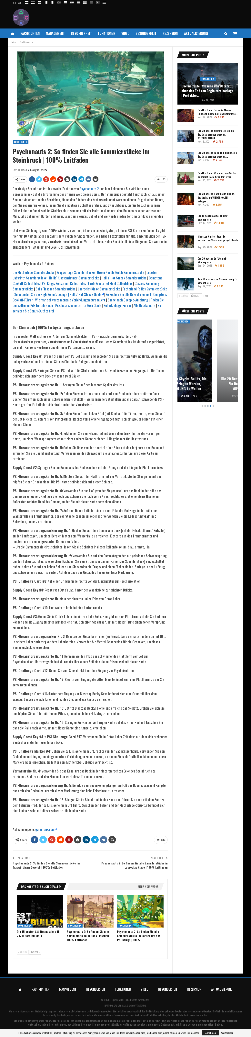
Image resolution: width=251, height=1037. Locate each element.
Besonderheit (81, 33)
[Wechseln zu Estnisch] (33, 2)
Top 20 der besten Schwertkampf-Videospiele (217, 281)
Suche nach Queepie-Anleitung (128, 299)
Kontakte (17, 3)
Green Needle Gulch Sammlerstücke (120, 272)
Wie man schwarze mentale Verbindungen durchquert (70, 299)
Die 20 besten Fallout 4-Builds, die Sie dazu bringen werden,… (217, 154)
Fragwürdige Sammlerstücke (76, 272)
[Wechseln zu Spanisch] (72, 2)
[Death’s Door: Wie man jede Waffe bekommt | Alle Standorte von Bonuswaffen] (185, 178)
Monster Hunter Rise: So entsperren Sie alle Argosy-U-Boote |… (218, 240)
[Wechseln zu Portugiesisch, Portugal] (98, 2)
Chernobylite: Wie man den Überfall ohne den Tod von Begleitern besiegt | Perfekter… (207, 91)
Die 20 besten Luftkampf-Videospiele (212, 260)
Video (125, 33)
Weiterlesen (227, 1032)
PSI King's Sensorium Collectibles (64, 283)
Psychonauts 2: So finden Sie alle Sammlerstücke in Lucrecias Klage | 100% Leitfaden (134, 865)
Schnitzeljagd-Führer (117, 305)
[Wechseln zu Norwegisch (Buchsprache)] (59, 2)
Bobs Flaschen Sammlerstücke (55, 288)
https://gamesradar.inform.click (60, 1011)
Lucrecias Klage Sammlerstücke (99, 288)
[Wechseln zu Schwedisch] (78, 2)
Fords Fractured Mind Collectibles (110, 283)
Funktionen (106, 33)
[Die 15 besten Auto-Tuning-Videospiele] (185, 221)
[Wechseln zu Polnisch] (65, 2)
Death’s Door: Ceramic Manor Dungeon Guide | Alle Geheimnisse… (217, 112)
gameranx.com (45, 829)
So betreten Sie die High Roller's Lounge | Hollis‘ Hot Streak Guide (57, 294)
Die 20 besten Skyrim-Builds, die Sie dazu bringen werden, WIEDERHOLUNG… (216, 134)
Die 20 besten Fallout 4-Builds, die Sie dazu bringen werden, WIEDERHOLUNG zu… (208, 383)
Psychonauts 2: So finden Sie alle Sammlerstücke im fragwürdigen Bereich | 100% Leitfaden (46, 865)
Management (55, 33)
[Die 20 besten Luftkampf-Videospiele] (185, 263)
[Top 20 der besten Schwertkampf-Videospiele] (185, 284)
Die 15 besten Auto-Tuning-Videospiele (213, 217)
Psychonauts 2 (89, 188)
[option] (207, 361)
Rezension (170, 33)
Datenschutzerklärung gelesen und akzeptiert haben (191, 1024)
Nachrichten (30, 33)
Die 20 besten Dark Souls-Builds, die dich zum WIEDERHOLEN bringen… (216, 197)
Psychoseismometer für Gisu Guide (78, 305)
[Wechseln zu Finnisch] (39, 2)
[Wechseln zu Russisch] (26, 2)
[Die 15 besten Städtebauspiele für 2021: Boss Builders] (40, 911)
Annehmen (210, 1033)
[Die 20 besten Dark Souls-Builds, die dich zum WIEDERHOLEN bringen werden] (185, 199)
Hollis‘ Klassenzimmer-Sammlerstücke (74, 277)
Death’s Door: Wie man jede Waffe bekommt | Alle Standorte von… (217, 175)
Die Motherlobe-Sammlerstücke (34, 272)
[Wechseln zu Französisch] (46, 2)
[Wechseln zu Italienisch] (52, 2)
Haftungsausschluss (135, 1024)
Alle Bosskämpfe (144, 305)
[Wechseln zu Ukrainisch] (85, 2)
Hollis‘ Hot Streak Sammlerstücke (124, 277)
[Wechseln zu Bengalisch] (91, 2)
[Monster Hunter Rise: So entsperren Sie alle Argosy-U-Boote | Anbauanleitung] (185, 241)
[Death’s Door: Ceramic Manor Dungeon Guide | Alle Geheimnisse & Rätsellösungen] (185, 115)
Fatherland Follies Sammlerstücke (145, 288)
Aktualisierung (196, 33)
